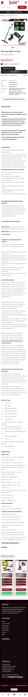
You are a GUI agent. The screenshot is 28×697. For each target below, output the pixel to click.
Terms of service (6, 623)
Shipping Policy (5, 630)
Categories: (4, 88)
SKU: (2, 82)
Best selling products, (15, 88)
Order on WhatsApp (8, 68)
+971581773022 (14, 677)
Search (3, 621)
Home (2, 15)
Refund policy (5, 625)
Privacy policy (5, 628)
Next (25, 579)
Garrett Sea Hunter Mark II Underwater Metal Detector (6, 575)
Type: (2, 84)
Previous (2, 579)
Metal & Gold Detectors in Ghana (17, 89)
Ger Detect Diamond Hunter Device (21, 575)
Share (25, 75)
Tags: (2, 92)
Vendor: (3, 86)
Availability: (4, 80)
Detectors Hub (12, 685)
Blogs (3, 634)
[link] (12, 563)
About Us (4, 632)
